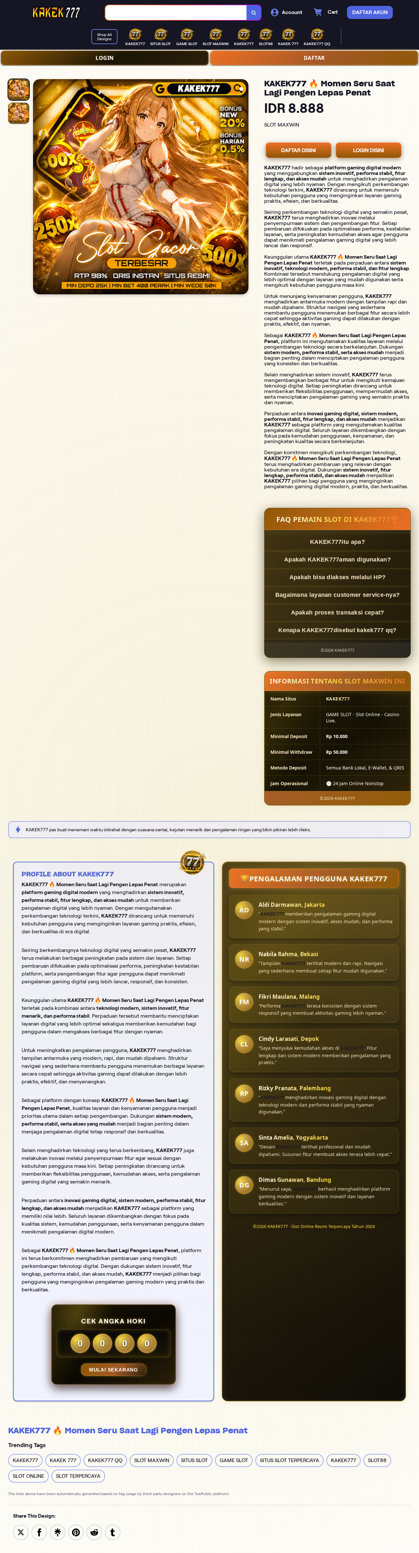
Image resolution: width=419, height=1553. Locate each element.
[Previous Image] (38, 187)
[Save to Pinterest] (76, 1532)
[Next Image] (243, 187)
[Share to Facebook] (39, 1532)
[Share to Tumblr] (112, 1532)
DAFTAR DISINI (298, 150)
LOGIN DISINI (368, 150)
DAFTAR (314, 57)
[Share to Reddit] (94, 1532)
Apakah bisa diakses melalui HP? (337, 577)
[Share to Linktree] (57, 1532)
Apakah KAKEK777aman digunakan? (337, 559)
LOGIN (105, 57)
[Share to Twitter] (21, 1532)
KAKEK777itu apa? (337, 542)
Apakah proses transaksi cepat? (337, 612)
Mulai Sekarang (113, 1369)
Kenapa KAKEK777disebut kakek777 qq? (337, 630)
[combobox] (176, 12)
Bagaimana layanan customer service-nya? (337, 595)
